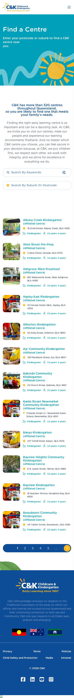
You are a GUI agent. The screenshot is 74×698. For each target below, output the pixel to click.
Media (49, 657)
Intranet (66, 657)
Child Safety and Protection (20, 657)
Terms (37, 651)
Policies (66, 651)
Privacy (7, 651)
